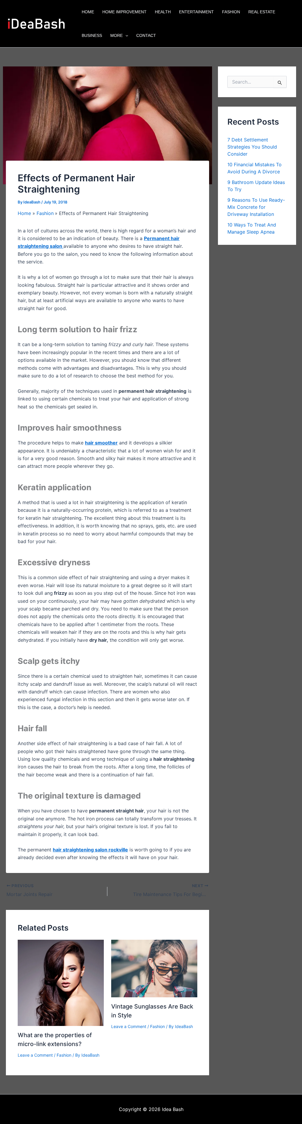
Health (163, 11)
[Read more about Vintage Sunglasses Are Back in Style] (154, 968)
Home (88, 11)
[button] (125, 35)
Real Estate (261, 11)
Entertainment (196, 11)
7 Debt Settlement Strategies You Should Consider (252, 147)
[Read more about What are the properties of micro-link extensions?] (61, 982)
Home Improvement (124, 11)
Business (92, 35)
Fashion (231, 11)
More (116, 35)
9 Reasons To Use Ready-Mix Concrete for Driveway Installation (256, 207)
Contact (146, 35)
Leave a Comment (35, 1055)
